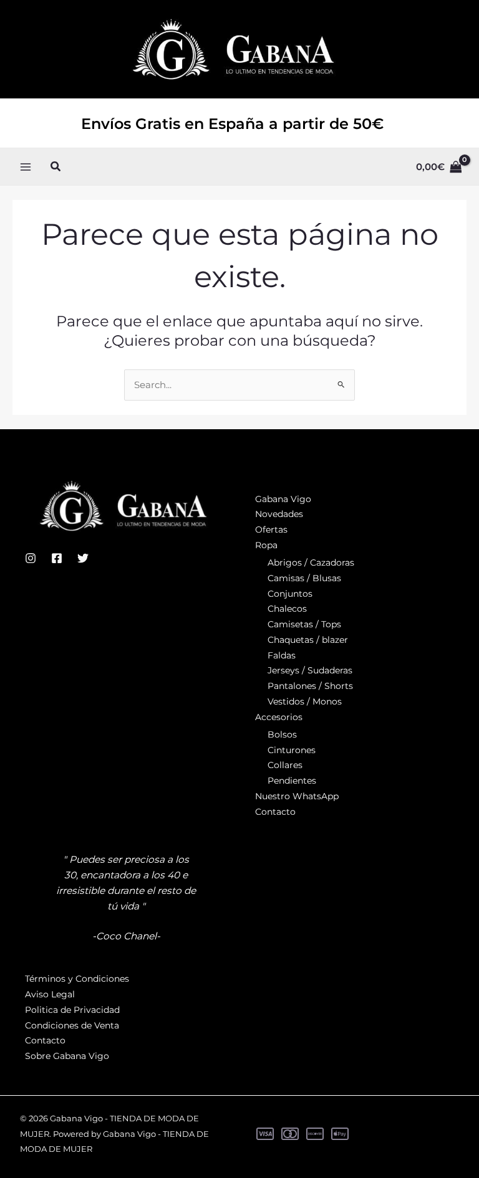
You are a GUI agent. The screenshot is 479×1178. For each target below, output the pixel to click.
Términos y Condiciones (77, 978)
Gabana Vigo (283, 499)
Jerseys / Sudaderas (310, 670)
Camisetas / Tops (304, 624)
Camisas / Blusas (304, 578)
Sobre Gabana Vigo (67, 1056)
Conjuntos (290, 593)
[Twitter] (83, 558)
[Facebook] (56, 558)
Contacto (275, 811)
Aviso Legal (50, 994)
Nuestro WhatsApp (297, 796)
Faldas (282, 655)
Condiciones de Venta (72, 1025)
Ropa (266, 545)
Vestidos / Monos (305, 701)
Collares (285, 765)
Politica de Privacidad (72, 1009)
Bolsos (282, 734)
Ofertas (271, 529)
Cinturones (292, 750)
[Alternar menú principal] (25, 166)
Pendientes (292, 780)
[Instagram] (30, 558)
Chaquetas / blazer (308, 639)
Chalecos (287, 608)
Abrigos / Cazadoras (311, 562)
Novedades (279, 514)
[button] (56, 167)
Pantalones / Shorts (310, 685)
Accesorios (278, 717)
